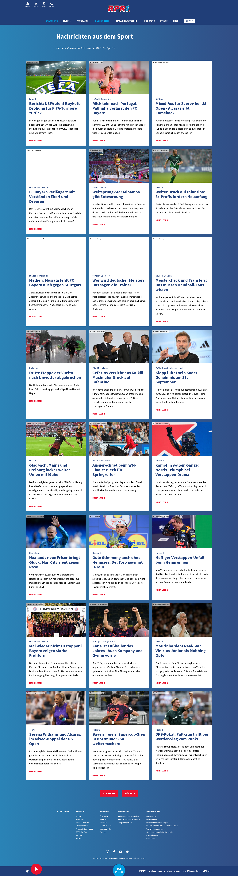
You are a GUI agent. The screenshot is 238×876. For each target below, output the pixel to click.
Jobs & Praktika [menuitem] (82, 822)
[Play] (36, 869)
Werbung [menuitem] (123, 811)
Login (190, 21)
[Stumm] (27, 871)
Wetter (36, 6)
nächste (130, 793)
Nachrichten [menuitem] (102, 21)
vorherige (109, 793)
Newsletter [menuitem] (80, 819)
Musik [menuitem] (66, 21)
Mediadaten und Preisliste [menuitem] (129, 819)
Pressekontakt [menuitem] (82, 825)
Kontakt (51, 6)
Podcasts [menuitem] (149, 21)
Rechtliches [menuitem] (153, 811)
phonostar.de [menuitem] (105, 829)
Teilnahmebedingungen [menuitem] (156, 829)
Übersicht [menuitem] (104, 816)
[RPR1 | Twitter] (127, 851)
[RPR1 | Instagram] (107, 851)
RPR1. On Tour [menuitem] (81, 832)
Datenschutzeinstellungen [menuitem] (157, 822)
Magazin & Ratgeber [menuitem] (126, 21)
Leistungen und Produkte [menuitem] (128, 816)
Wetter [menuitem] (79, 838)
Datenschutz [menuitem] (151, 819)
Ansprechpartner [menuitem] (125, 822)
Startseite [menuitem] (52, 21)
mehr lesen (35, 140)
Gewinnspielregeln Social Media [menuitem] (159, 832)
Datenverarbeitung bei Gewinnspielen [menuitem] (162, 825)
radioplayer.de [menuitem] (106, 825)
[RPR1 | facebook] (114, 851)
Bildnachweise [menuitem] (152, 835)
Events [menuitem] (164, 21)
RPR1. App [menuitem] (104, 819)
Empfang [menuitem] (104, 811)
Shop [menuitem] (175, 21)
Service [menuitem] (80, 811)
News (43, 6)
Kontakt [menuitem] (79, 816)
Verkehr (27, 6)
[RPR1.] (119, 8)
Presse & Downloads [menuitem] (84, 829)
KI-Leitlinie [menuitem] (150, 838)
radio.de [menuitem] (103, 822)
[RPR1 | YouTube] (120, 851)
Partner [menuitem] (103, 832)
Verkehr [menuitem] (79, 835)
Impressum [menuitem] (151, 816)
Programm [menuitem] (82, 21)
